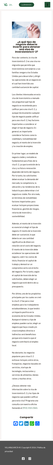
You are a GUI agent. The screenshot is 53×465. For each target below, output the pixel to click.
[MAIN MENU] (47, 5)
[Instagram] (29, 458)
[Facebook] (23, 458)
